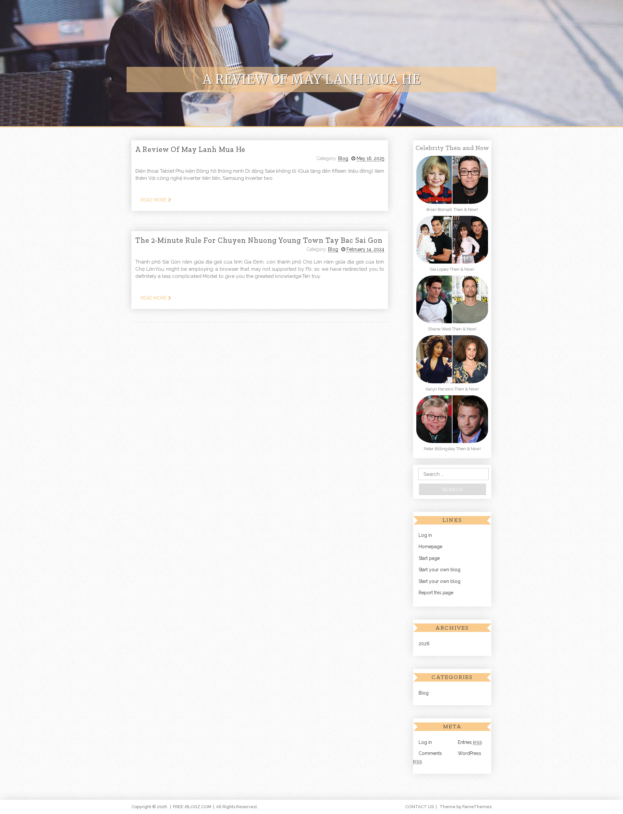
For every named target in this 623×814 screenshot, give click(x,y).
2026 (424, 643)
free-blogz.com (192, 806)
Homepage (430, 546)
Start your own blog (439, 569)
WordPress (469, 753)
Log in (425, 535)
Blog (343, 158)
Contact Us (419, 806)
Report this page (436, 592)
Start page (429, 558)
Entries (470, 742)
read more (153, 200)
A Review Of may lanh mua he (190, 149)
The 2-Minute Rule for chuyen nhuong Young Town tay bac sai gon (259, 240)
